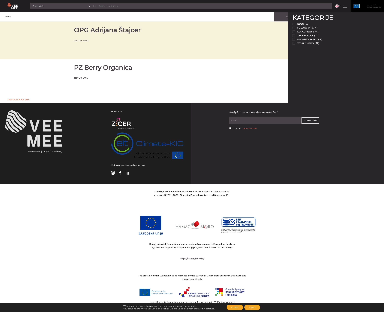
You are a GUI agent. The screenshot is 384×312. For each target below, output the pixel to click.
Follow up (304, 28)
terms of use (250, 128)
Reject (252, 307)
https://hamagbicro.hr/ (192, 258)
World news (305, 43)
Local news (304, 31)
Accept (235, 307)
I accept (245, 128)
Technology (305, 35)
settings (210, 308)
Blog (300, 24)
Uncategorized (307, 39)
